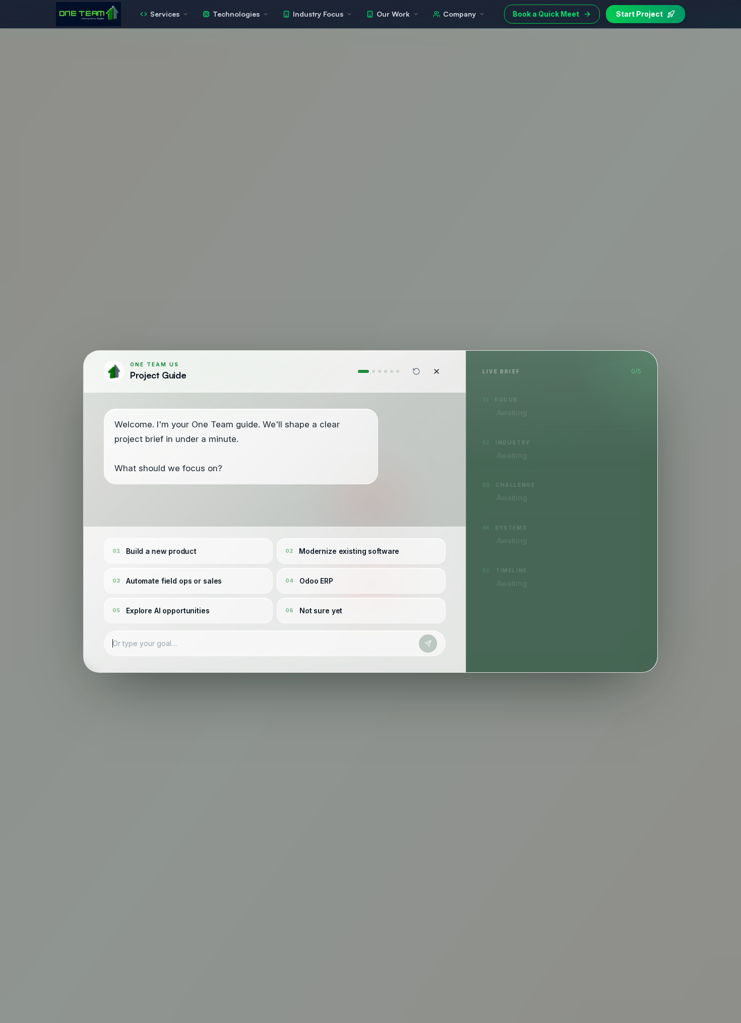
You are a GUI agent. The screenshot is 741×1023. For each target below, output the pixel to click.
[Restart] (416, 371)
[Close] (436, 371)
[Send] (428, 643)
